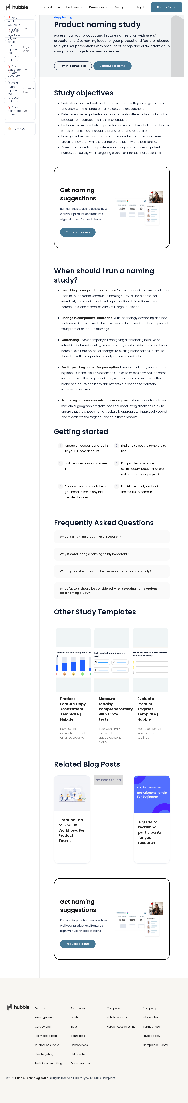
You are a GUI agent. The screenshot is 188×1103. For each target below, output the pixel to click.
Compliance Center (155, 1045)
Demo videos (79, 1045)
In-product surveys (47, 1045)
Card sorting (43, 1027)
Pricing (119, 7)
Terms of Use (151, 1027)
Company (149, 1008)
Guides (75, 1017)
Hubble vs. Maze (117, 1017)
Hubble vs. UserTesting (121, 1027)
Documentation (81, 1063)
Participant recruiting (48, 1063)
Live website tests (46, 1036)
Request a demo (78, 232)
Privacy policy (151, 1036)
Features (41, 1008)
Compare (113, 1008)
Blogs (74, 1027)
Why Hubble (51, 7)
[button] (74, 7)
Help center (78, 1054)
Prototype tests (45, 1017)
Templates (78, 1036)
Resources (78, 1008)
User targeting (44, 1054)
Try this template (73, 66)
